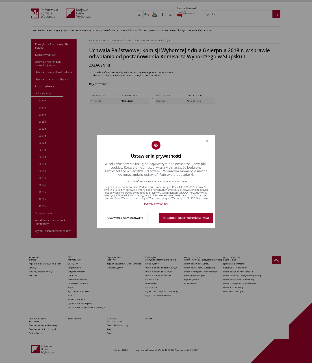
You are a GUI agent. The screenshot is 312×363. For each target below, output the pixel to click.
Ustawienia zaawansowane (125, 218)
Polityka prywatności (156, 203)
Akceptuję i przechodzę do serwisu (186, 218)
